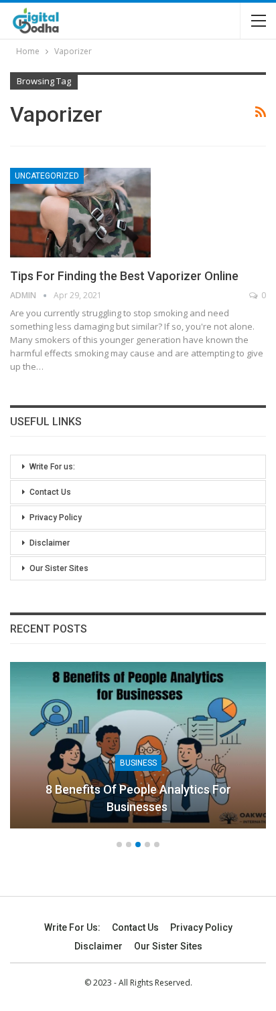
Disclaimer (49, 543)
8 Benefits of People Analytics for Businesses (138, 797)
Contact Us (50, 492)
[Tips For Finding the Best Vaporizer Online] (80, 212)
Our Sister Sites (58, 568)
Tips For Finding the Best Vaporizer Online (124, 276)
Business (138, 763)
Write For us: (52, 466)
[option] (138, 751)
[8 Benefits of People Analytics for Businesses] (138, 745)
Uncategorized (47, 176)
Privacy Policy (55, 517)
